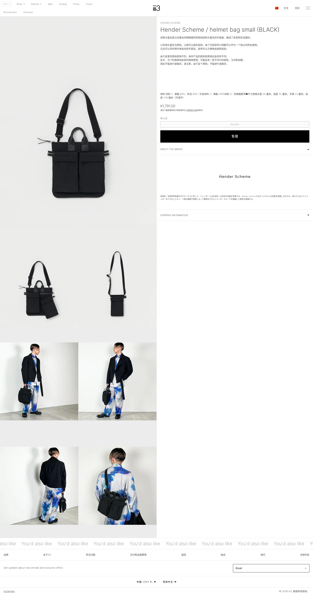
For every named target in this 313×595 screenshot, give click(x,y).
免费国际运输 (191, 110)
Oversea (28, 12)
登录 (286, 8)
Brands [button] (35, 4)
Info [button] (5, 4)
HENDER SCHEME (170, 22)
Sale (50, 4)
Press (76, 4)
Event (89, 4)
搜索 (297, 8)
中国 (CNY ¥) (145, 581)
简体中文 (168, 581)
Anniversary (10, 12)
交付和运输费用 (138, 554)
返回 (183, 554)
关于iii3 (47, 554)
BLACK (236, 125)
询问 (262, 554)
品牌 (6, 554)
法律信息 (304, 554)
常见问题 (90, 554)
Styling (63, 4)
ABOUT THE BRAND (171, 149)
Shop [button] (19, 4)
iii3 (290, 591)
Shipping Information (174, 215)
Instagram (9, 591)
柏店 (223, 554)
